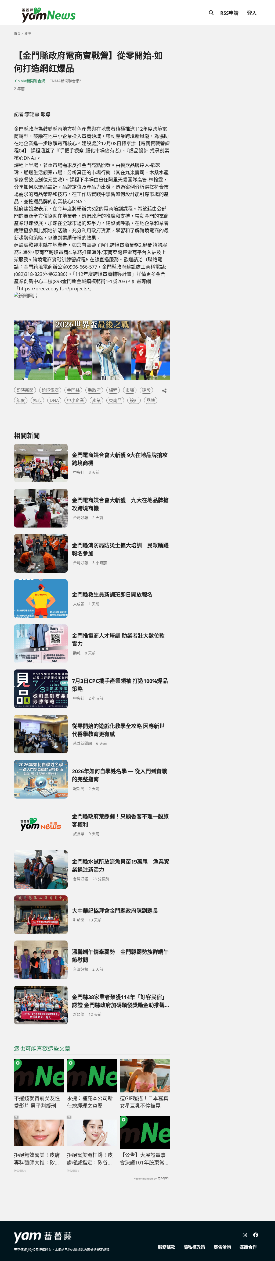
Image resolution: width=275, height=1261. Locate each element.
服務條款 (166, 1247)
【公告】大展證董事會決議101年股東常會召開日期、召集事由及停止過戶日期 (144, 1159)
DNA (54, 400)
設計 (134, 400)
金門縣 (73, 390)
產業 (96, 400)
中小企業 (75, 400)
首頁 (17, 33)
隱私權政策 (194, 1247)
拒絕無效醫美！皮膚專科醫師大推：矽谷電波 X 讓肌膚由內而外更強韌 (37, 1159)
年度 (20, 400)
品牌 (150, 400)
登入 (252, 13)
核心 (37, 400)
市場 (129, 390)
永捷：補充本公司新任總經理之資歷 (90, 1102)
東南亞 (115, 400)
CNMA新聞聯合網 (30, 80)
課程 (113, 390)
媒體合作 (248, 1247)
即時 (27, 33)
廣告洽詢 (222, 1247)
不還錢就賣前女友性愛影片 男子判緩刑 (37, 1102)
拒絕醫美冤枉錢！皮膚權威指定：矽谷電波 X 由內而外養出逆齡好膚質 (90, 1159)
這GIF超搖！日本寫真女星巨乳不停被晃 (144, 1102)
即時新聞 (25, 390)
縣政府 (94, 390)
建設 (146, 390)
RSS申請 (229, 13)
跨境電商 (50, 390)
